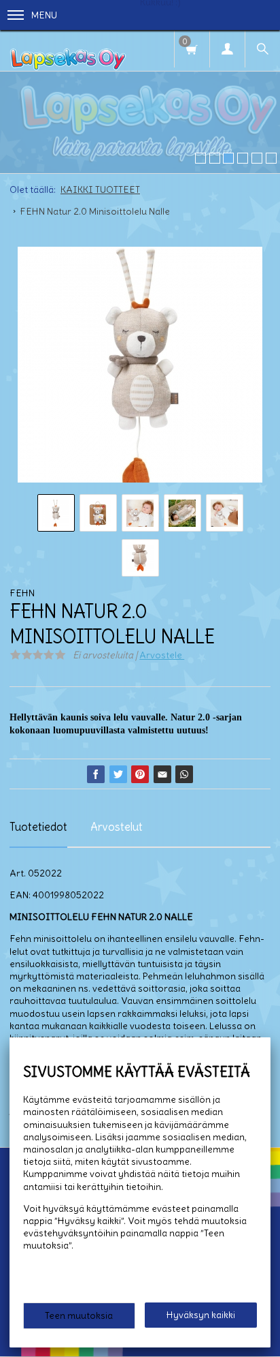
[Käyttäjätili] (227, 48)
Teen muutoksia (79, 1315)
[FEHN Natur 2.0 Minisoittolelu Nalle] (140, 369)
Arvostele (161, 655)
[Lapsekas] (68, 50)
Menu (44, 15)
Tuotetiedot (38, 826)
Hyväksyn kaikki (201, 1315)
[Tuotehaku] (262, 48)
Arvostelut (116, 826)
